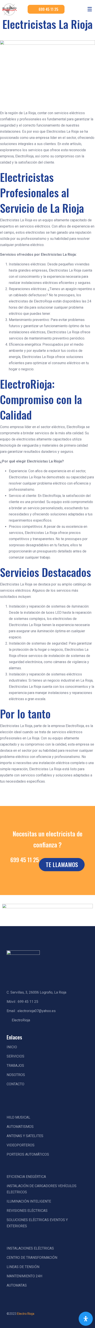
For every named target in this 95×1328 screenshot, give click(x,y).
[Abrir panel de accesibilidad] (86, 1319)
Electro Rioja (25, 1313)
